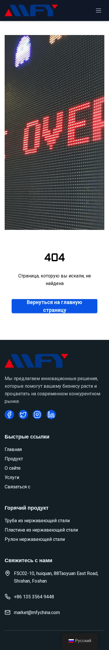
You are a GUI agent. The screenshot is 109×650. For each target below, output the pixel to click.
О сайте (13, 468)
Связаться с (17, 487)
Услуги (12, 477)
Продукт (14, 459)
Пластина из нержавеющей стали (41, 530)
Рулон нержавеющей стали (35, 539)
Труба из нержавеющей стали (37, 520)
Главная (13, 449)
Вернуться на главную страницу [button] (54, 306)
